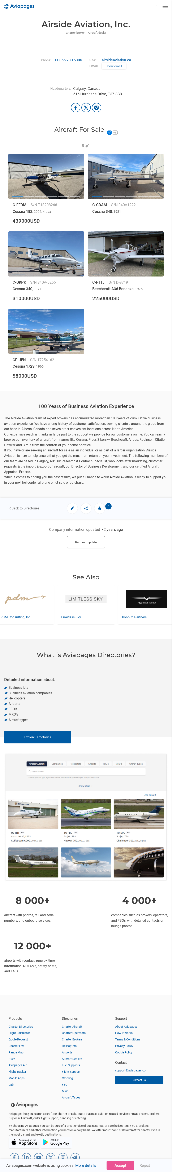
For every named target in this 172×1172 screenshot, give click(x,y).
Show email (114, 66)
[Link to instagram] (96, 107)
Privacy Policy (124, 1046)
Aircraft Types (71, 1097)
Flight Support (71, 1071)
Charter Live (16, 1046)
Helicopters (69, 1046)
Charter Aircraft (72, 1026)
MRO (65, 1091)
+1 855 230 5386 (68, 60)
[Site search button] (157, 6)
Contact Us (139, 1080)
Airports (67, 1052)
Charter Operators (74, 1033)
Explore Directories (37, 737)
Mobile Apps (17, 1078)
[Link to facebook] (75, 107)
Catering (67, 1078)
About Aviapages (126, 1026)
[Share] (86, 508)
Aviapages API (18, 1065)
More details (85, 1165)
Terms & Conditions (127, 1039)
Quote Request (18, 1039)
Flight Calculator (19, 1033)
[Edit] (72, 508)
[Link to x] (86, 107)
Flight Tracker (17, 1071)
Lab (11, 1084)
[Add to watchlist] (99, 508)
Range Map (16, 1052)
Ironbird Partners (73, 617)
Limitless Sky (10, 617)
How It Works (124, 1033)
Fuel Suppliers (71, 1065)
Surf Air (127, 617)
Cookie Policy (123, 1052)
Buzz (12, 1059)
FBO (65, 1084)
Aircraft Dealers (72, 1059)
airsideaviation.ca (116, 60)
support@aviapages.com (131, 1070)
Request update (86, 542)
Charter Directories (21, 1026)
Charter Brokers (72, 1039)
